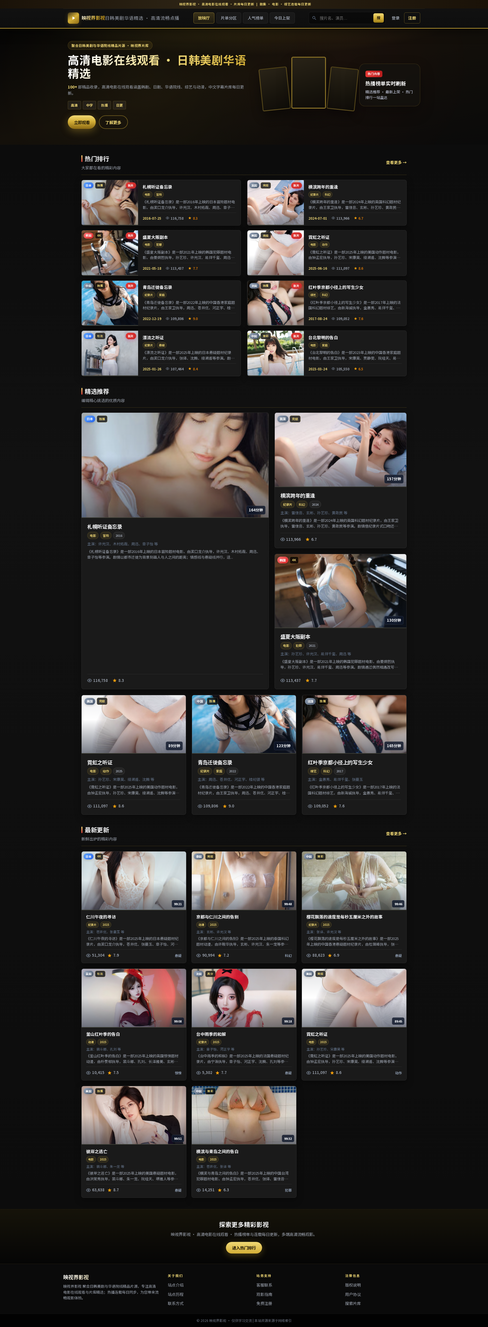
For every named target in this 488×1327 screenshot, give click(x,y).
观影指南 (264, 1294)
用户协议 (353, 1294)
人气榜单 (255, 18)
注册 (412, 18)
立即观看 (82, 122)
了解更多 (113, 122)
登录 (396, 18)
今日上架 (282, 18)
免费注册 (264, 1303)
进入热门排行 (244, 1248)
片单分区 (229, 18)
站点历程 (176, 1294)
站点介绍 (176, 1285)
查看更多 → (396, 162)
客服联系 (264, 1285)
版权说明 (353, 1285)
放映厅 (204, 18)
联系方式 (176, 1303)
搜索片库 (353, 1303)
